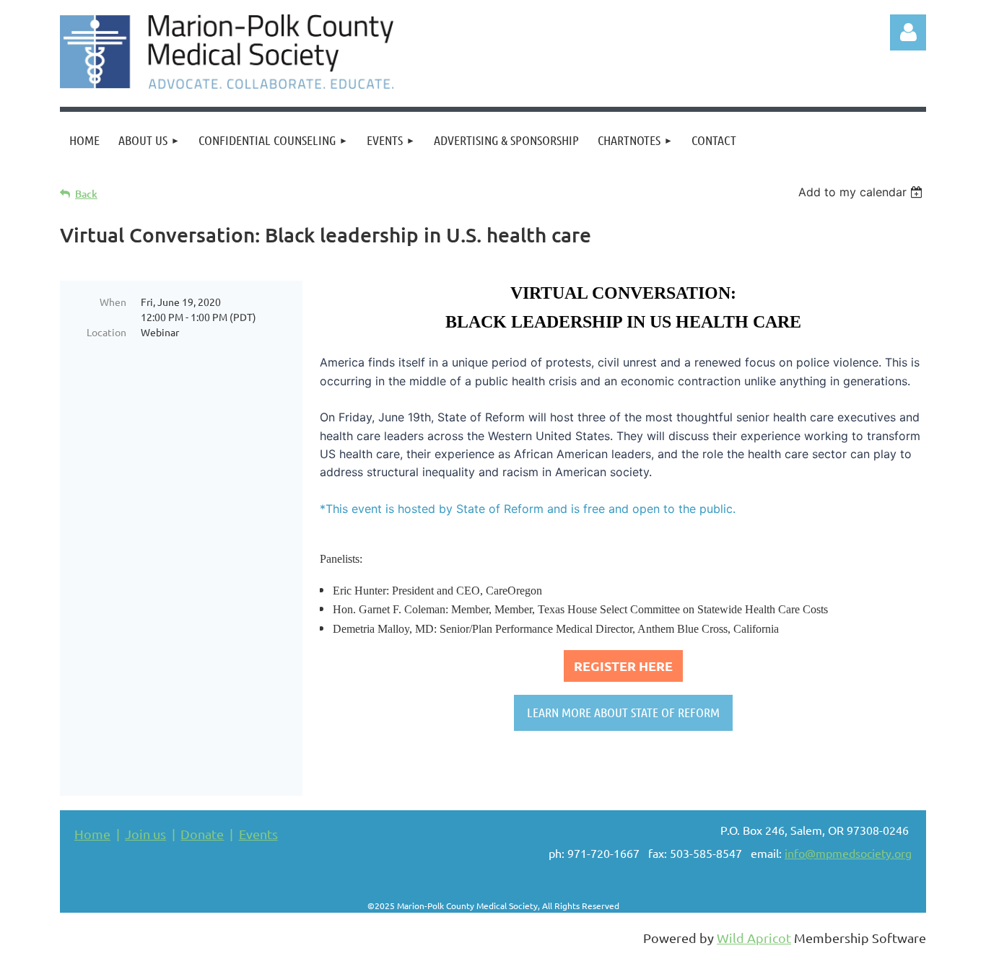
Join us (145, 833)
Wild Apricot (754, 937)
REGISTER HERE (623, 665)
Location (106, 331)
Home (92, 833)
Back (86, 194)
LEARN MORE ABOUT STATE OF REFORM (623, 712)
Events (258, 833)
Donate (202, 833)
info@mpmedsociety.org (848, 853)
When (113, 301)
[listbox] (862, 192)
